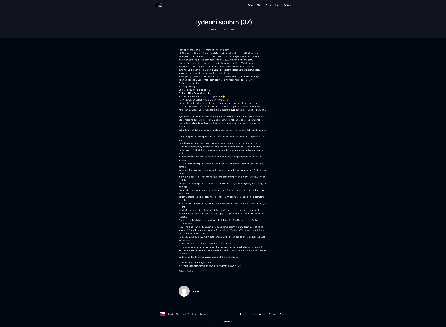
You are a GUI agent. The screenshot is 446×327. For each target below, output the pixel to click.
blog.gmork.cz (227, 321)
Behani (232, 30)
